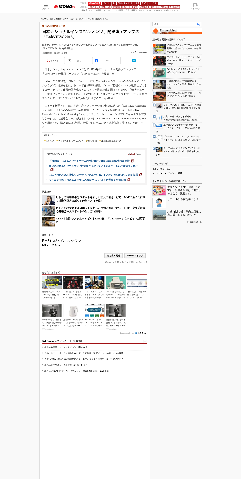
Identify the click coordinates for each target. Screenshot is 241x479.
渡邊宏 (134, 52)
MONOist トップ (135, 255)
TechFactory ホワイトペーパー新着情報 (62, 341)
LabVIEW (50, 141)
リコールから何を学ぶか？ (183, 199)
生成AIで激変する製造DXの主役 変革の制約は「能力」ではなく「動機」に (184, 190)
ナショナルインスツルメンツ (71, 141)
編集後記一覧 (196, 222)
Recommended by (127, 333)
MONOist (44, 19)
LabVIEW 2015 (51, 245)
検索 (198, 24)
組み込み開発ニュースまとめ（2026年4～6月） (67, 347)
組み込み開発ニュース (111, 141)
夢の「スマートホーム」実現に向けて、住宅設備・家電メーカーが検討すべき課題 (83, 353)
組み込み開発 (55, 19)
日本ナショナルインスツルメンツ (61, 240)
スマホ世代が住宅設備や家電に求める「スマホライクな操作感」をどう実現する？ (83, 359)
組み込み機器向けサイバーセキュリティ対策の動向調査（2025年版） (77, 371)
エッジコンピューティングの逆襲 (167, 173)
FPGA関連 (92, 141)
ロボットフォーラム (161, 169)
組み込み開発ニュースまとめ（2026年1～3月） (67, 365)
